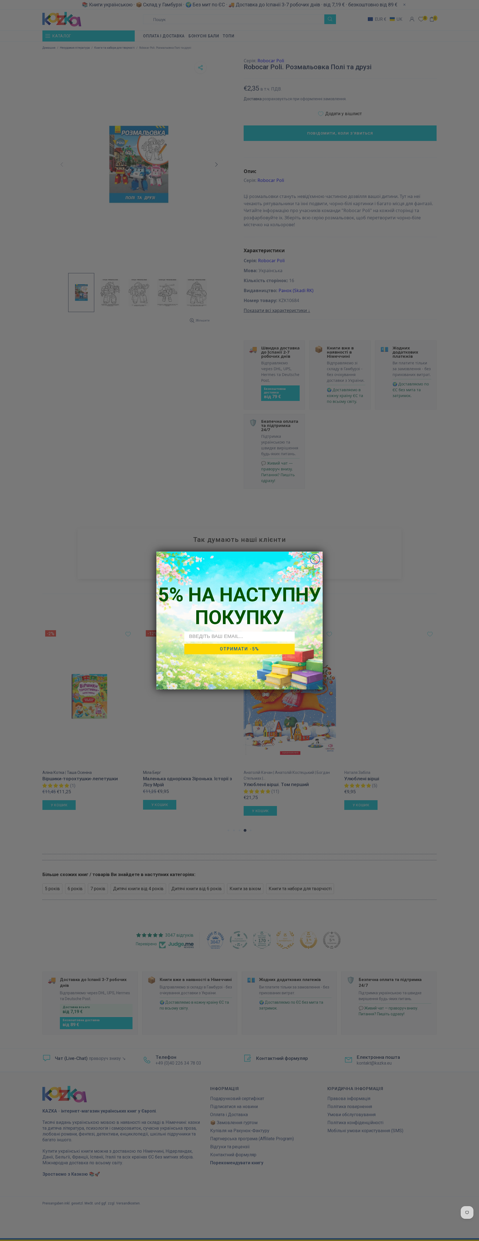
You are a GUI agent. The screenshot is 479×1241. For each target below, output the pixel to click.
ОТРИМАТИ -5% (239, 649)
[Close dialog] (315, 559)
